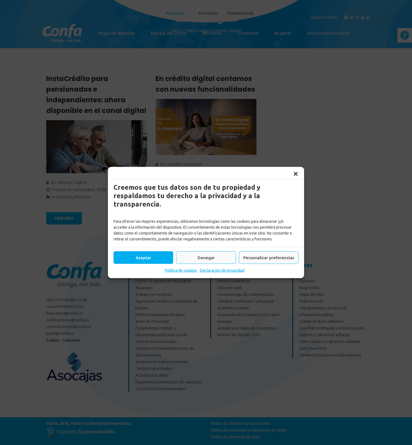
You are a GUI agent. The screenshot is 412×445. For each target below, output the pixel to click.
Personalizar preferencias (268, 257)
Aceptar (143, 257)
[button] (295, 174)
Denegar (206, 257)
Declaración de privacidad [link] (222, 270)
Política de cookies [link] (181, 270)
